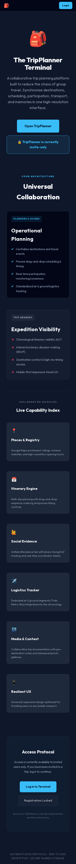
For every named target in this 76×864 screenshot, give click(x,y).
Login (65, 5)
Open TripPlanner (38, 126)
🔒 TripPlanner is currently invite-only (38, 144)
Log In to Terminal (38, 786)
